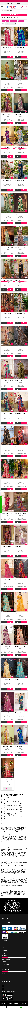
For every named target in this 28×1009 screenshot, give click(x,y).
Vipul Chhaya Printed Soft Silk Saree (11, 247)
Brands (3, 978)
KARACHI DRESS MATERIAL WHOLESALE (12, 906)
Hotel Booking (4, 961)
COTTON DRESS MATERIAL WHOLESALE (12, 904)
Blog (3, 976)
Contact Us (4, 975)
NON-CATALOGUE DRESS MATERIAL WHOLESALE (14, 910)
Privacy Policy (4, 962)
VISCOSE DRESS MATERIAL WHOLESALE (12, 905)
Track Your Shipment (6, 950)
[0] (24, 7)
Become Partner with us (6, 952)
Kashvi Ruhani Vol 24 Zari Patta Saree (12, 180)
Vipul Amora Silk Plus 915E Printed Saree (12, 779)
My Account (4, 944)
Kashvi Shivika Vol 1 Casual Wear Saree (12, 447)
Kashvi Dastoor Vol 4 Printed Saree (11, 480)
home (2, 10)
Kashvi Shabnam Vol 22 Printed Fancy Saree (13, 413)
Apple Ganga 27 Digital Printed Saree (11, 746)
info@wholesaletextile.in (11, 991)
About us (3, 973)
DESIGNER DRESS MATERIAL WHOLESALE (12, 907)
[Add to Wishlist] (1, 27)
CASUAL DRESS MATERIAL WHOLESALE (12, 911)
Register (3, 945)
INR (19, 3)
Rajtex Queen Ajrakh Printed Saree (13, 809)
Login (3, 947)
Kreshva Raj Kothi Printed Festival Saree (12, 546)
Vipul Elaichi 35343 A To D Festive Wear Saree (13, 613)
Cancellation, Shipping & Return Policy (9, 966)
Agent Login (4, 953)
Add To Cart (10, 57)
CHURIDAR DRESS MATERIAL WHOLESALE (12, 903)
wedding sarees (16, 872)
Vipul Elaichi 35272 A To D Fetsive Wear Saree (13, 646)
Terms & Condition (5, 964)
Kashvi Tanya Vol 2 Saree (8, 214)
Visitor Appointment (6, 959)
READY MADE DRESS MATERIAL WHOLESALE (13, 908)
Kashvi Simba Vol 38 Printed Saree (13, 801)
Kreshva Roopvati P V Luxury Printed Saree (13, 313)
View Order (4, 948)
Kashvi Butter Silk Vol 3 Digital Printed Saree (12, 814)
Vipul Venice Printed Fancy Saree (10, 347)
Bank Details (4, 980)
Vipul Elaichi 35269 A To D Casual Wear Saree (13, 679)
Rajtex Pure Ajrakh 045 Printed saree (11, 147)
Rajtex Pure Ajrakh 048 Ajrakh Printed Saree (13, 81)
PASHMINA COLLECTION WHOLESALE (11, 909)
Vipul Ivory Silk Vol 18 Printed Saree (11, 380)
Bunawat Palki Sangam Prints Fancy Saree (13, 713)
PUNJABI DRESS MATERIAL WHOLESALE (12, 902)
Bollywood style (13, 830)
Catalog (4, 57)
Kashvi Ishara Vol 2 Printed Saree (10, 280)
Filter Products (14, 15)
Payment (3, 967)
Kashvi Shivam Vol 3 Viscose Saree (13, 805)
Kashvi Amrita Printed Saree (9, 513)
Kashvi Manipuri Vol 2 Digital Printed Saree (13, 114)
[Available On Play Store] (8, 3)
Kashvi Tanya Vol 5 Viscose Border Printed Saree (13, 800)
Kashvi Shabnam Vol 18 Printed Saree (12, 819)
